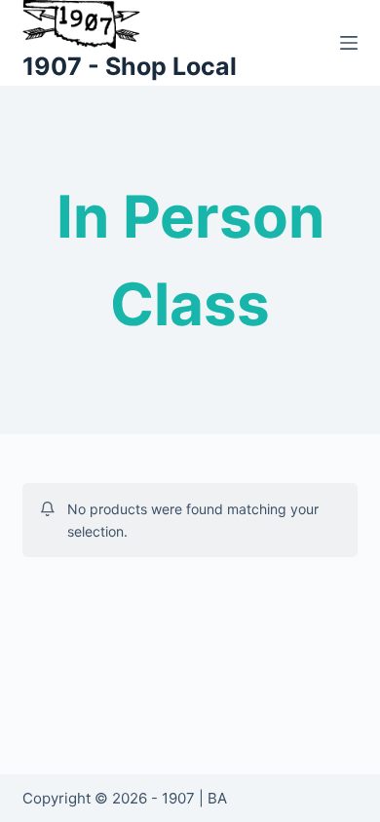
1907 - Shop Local (129, 66)
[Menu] (349, 43)
